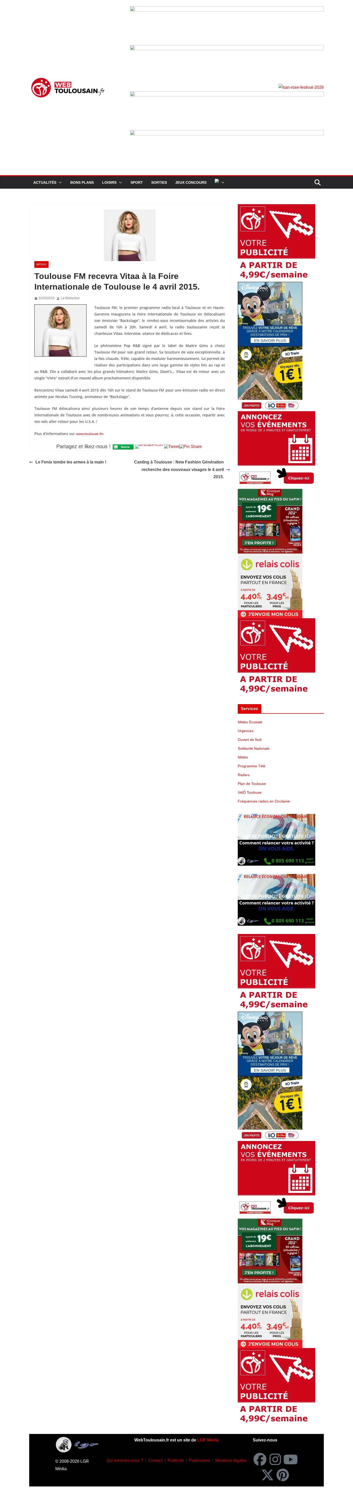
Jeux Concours (190, 182)
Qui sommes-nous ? (124, 1460)
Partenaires (199, 1460)
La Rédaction (70, 298)
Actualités (44, 182)
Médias (41, 264)
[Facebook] (260, 1459)
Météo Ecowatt (250, 722)
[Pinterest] (282, 1474)
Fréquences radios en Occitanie (264, 801)
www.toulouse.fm (90, 434)
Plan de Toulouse (252, 784)
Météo (243, 757)
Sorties (159, 182)
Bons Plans (82, 182)
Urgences (246, 731)
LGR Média (208, 1440)
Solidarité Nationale (254, 748)
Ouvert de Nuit (250, 740)
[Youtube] (290, 1459)
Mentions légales (231, 1460)
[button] (59, 182)
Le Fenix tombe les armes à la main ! (70, 462)
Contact (155, 1460)
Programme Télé (251, 766)
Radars (244, 775)
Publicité (176, 1460)
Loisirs (109, 182)
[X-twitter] (267, 1474)
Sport (137, 182)
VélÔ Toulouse (250, 792)
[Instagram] (275, 1459)
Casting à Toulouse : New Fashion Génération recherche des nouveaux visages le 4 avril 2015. (179, 469)
